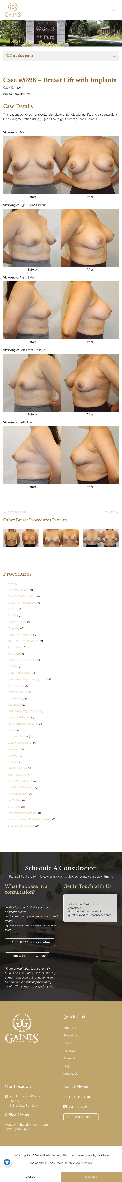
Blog (66, 1066)
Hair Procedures (17, 768)
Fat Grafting (14, 653)
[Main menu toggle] (113, 10)
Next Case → (110, 512)
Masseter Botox (17, 736)
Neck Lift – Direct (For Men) (23, 641)
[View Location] (7, 1096)
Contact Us (70, 1073)
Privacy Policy (54, 1162)
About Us (69, 1027)
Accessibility (37, 1162)
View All (12, 583)
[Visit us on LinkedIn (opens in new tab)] (79, 1097)
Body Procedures (18, 672)
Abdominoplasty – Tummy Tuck (27, 679)
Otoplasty (13, 628)
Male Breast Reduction (21, 787)
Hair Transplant (17, 774)
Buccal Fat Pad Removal (22, 602)
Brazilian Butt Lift (17, 691)
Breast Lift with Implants (22, 812)
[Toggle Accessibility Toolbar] (7, 1162)
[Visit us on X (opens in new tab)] (74, 1097)
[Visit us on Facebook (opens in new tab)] (69, 1097)
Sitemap (87, 1162)
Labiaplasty (14, 704)
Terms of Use (72, 1162)
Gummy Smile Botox (20, 634)
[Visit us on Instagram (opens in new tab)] (65, 1097)
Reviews (69, 1050)
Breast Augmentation (20, 825)
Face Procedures (18, 590)
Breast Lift (14, 806)
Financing (70, 1058)
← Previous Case (14, 512)
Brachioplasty (16, 685)
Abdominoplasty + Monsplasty (26, 711)
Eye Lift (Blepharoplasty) (22, 596)
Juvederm (14, 749)
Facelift (12, 615)
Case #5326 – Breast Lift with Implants (59, 80)
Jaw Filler (13, 755)
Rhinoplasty (15, 647)
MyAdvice (102, 1155)
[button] (30, 942)
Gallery (68, 1043)
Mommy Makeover (19, 717)
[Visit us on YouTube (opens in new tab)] (88, 1097)
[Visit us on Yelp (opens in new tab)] (84, 1097)
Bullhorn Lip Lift (17, 621)
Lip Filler (13, 666)
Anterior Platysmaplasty (22, 660)
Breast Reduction (18, 793)
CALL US (30, 1177)
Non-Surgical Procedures (23, 723)
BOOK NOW (91, 1177)
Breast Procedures (19, 781)
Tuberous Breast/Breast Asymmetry (29, 819)
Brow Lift (13, 609)
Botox (11, 730)
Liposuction (15, 698)
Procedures (71, 1035)
